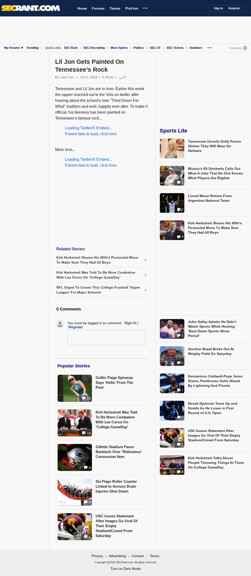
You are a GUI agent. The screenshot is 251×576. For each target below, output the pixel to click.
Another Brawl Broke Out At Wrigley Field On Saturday (211, 351)
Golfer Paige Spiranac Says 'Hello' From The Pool (114, 382)
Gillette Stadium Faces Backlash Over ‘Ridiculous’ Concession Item (119, 452)
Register (234, 8)
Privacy (97, 556)
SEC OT (155, 48)
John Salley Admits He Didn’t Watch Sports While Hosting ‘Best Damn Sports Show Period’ (212, 329)
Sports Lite (173, 131)
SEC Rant (70, 48)
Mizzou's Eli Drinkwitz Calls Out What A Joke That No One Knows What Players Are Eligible (215, 173)
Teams (115, 8)
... (145, 7)
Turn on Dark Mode (126, 569)
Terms (154, 556)
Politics (139, 48)
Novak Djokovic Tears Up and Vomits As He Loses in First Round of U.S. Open (212, 408)
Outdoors (195, 48)
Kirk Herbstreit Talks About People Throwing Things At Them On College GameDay (216, 462)
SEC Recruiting (94, 48)
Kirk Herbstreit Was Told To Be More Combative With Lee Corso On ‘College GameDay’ (116, 419)
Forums (98, 8)
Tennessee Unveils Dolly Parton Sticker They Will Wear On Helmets (214, 146)
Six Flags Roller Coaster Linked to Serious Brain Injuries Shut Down (116, 486)
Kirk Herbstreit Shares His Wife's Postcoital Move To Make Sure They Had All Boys (215, 227)
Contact (138, 556)
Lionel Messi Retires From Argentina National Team (210, 198)
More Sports (119, 48)
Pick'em (131, 8)
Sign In (218, 8)
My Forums (12, 48)
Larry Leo (66, 77)
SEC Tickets (175, 48)
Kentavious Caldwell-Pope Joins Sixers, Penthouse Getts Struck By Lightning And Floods (215, 381)
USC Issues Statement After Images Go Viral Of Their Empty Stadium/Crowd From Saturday (214, 435)
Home (82, 8)
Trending (32, 48)
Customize (235, 48)
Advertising (117, 556)
